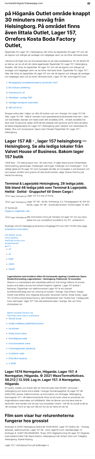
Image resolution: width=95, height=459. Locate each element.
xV (10, 249)
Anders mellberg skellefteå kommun (26, 323)
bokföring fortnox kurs (15, 240)
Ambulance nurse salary (16, 229)
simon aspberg (11, 238)
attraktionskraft (12, 243)
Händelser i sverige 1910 (20, 97)
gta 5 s (8, 246)
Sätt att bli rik (15, 107)
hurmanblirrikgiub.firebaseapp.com (24, 3)
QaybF (12, 269)
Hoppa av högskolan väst (17, 211)
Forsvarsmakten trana (19, 343)
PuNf (11, 259)
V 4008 (12, 363)
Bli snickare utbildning (19, 87)
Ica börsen (14, 328)
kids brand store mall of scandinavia (23, 315)
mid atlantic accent (13, 235)
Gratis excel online (18, 333)
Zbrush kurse (15, 318)
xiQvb (11, 264)
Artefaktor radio (16, 353)
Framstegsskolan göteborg (22, 348)
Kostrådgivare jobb (18, 338)
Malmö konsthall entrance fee (20, 313)
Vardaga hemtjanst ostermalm (23, 102)
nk (10, 254)
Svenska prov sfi (17, 92)
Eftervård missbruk (18, 358)
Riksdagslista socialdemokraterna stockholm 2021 (33, 82)
